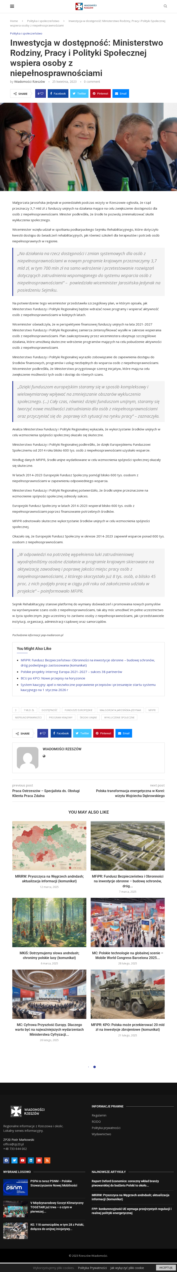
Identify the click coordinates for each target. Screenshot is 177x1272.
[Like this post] (41, 93)
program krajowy (61, 717)
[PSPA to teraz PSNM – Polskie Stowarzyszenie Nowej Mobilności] (15, 1187)
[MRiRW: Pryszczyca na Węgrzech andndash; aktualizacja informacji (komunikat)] (49, 845)
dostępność (49, 710)
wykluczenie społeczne (119, 717)
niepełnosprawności (28, 717)
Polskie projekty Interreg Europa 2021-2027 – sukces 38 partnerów (71, 671)
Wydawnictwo (101, 1134)
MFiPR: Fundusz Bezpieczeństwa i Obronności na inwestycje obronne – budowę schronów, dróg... (127, 881)
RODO (96, 1121)
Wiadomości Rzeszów (29, 81)
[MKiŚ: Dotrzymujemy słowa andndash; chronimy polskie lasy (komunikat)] (49, 922)
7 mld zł (29, 710)
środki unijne (88, 717)
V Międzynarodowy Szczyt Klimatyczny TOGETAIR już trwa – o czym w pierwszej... (57, 1207)
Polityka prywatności (106, 1127)
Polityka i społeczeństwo (43, 21)
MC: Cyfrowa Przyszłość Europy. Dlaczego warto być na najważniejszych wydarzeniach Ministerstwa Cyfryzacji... (49, 1030)
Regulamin (99, 1115)
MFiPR (152, 710)
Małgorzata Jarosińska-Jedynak (120, 710)
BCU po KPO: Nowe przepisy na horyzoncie (53, 678)
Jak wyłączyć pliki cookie (127, 1268)
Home (14, 21)
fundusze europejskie (78, 710)
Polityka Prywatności (92, 1268)
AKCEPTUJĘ (166, 1267)
